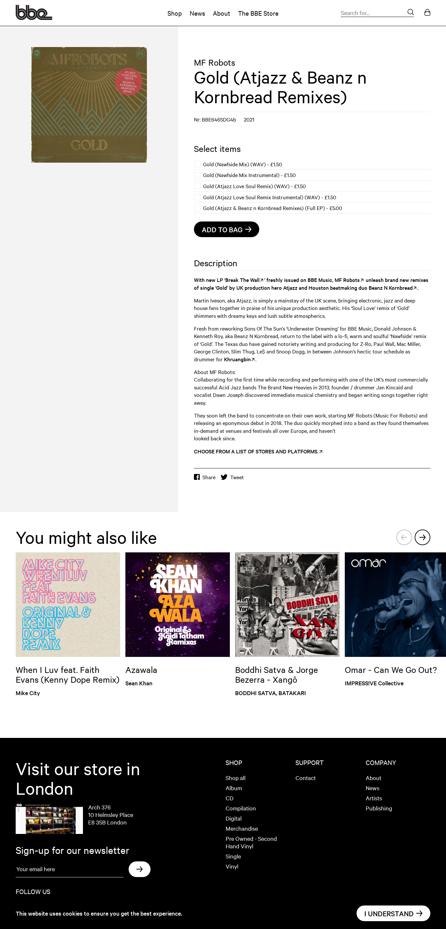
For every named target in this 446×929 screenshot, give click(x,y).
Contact (305, 777)
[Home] (34, 17)
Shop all (236, 777)
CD (229, 798)
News (197, 13)
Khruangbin (237, 359)
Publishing (379, 808)
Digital (234, 818)
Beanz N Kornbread (391, 287)
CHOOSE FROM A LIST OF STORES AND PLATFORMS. (256, 451)
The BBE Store (258, 13)
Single (233, 856)
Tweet (237, 477)
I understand (389, 913)
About (221, 13)
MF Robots (214, 62)
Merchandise (242, 828)
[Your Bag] (427, 13)
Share (208, 477)
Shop (174, 13)
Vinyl (232, 866)
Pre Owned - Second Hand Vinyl (251, 842)
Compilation (241, 808)
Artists (374, 798)
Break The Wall (242, 279)
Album (234, 787)
